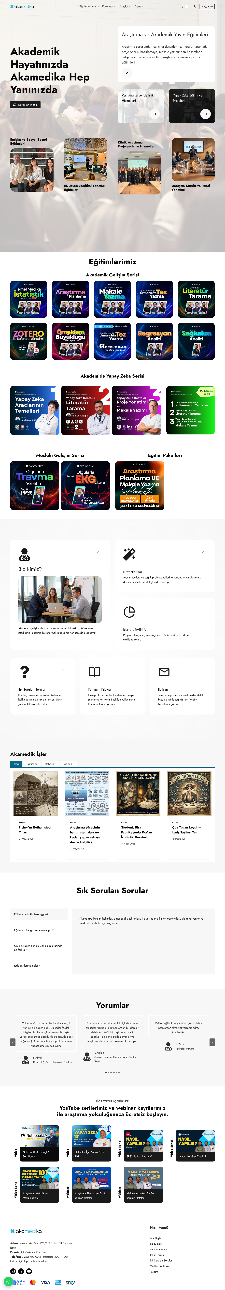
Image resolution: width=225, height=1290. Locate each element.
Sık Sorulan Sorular (161, 1260)
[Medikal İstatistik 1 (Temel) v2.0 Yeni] (28, 299)
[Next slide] (212, 1042)
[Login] (194, 6)
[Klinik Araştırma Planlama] (70, 299)
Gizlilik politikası (159, 1266)
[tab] (16, 764)
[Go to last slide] (12, 1042)
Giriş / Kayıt (207, 6)
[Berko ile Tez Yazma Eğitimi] (112, 341)
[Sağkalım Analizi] (196, 341)
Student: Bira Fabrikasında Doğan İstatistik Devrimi (136, 832)
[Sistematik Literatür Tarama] (196, 299)
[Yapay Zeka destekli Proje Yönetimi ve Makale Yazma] (136, 410)
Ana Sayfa (155, 1238)
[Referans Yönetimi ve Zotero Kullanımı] (28, 341)
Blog (22, 822)
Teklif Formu (157, 1255)
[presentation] (36, 793)
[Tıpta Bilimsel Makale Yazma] (112, 299)
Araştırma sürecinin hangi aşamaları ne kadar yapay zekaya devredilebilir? (85, 835)
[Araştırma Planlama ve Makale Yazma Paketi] (139, 485)
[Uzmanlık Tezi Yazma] (154, 299)
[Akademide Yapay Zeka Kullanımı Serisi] (190, 410)
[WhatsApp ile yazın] (8, 1281)
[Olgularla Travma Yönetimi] (34, 485)
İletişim (154, 1272)
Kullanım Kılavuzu (160, 1249)
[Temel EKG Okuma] (85, 485)
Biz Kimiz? (156, 1244)
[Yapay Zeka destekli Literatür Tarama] (85, 410)
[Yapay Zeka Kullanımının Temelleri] (34, 410)
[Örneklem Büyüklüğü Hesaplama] (70, 341)
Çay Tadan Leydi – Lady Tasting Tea (186, 830)
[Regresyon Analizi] (154, 341)
